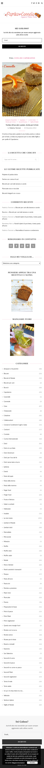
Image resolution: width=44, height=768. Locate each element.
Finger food (23, 495)
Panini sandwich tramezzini (23, 569)
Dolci (23, 443)
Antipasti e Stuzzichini (11, 120)
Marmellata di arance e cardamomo (27, 230)
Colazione (23, 415)
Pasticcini (23, 583)
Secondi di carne (23, 658)
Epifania (23, 467)
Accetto (32, 763)
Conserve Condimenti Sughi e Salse (23, 425)
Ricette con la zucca (23, 630)
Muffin (23, 546)
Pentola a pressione (23, 588)
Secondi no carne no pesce (23, 667)
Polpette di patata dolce (10, 174)
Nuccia (4, 212)
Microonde (23, 537)
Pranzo (23, 602)
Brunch (23, 387)
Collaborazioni (23, 420)
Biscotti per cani (23, 383)
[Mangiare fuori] (22, 340)
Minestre (23, 541)
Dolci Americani (23, 453)
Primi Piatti (23, 616)
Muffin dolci (23, 551)
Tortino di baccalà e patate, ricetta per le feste (22, 125)
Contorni (23, 429)
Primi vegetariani (23, 621)
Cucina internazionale (23, 439)
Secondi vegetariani (23, 677)
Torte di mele (23, 681)
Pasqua (23, 574)
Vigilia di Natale (34, 122)
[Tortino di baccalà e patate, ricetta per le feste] (22, 89)
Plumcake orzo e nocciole (10, 188)
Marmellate (23, 532)
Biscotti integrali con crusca (11, 193)
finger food (23, 490)
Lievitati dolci (23, 527)
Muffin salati (23, 555)
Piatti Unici (23, 593)
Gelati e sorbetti (23, 504)
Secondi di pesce (23, 122)
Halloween (23, 509)
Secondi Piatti (23, 672)
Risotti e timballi (23, 644)
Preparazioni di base (23, 607)
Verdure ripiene (23, 700)
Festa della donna (23, 481)
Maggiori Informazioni (18, 763)
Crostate (23, 434)
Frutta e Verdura (23, 499)
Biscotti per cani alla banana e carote (14, 184)
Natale (23, 560)
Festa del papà (23, 476)
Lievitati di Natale (23, 523)
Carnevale (23, 401)
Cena (23, 406)
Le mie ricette (32, 120)
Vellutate (23, 695)
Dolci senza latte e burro (23, 462)
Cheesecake (23, 411)
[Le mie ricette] (22, 295)
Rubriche (23, 649)
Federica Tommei (15, 128)
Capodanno (22, 120)
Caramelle (23, 397)
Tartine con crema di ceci (10, 179)
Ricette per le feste (11, 122)
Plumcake (23, 597)
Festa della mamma (23, 485)
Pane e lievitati (23, 565)
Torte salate (23, 686)
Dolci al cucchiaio (23, 448)
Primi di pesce (23, 611)
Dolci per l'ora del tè (23, 457)
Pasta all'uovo (23, 579)
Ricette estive (23, 635)
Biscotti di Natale (23, 378)
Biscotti (23, 373)
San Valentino (23, 653)
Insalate (23, 513)
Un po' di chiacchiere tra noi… (23, 691)
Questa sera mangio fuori (23, 625)
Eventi (23, 471)
